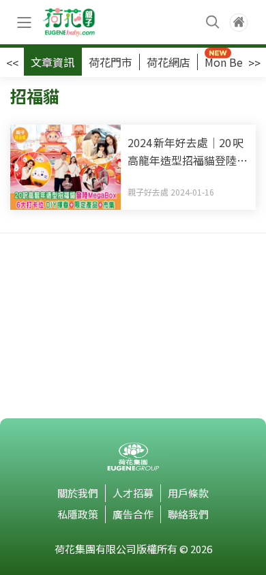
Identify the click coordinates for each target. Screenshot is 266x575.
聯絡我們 (188, 514)
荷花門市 (110, 62)
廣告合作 (133, 514)
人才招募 (133, 493)
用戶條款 (188, 493)
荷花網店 (168, 62)
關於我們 (77, 493)
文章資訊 (52, 62)
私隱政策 (77, 514)
